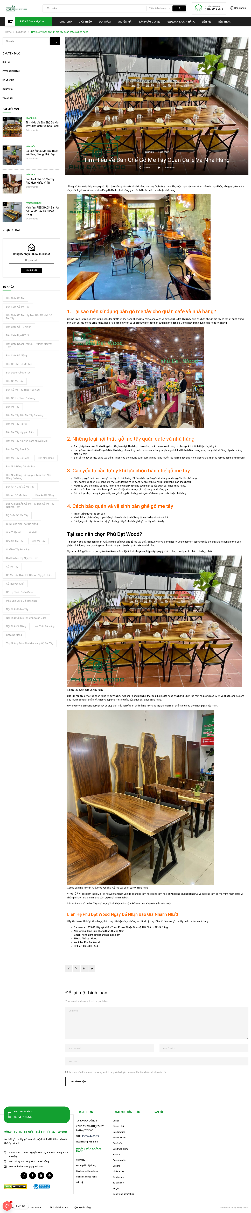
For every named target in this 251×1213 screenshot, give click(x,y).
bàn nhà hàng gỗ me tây (20, 466)
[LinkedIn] (84, 968)
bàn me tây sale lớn (18, 449)
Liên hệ (79, 1182)
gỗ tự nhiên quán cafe (19, 592)
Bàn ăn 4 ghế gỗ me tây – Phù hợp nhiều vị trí (41, 181)
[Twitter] (76, 968)
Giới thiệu (80, 1160)
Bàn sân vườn (119, 1160)
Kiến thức (21, 32)
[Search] (55, 41)
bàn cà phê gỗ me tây (19, 364)
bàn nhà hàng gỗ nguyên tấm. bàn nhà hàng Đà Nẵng (28, 477)
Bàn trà (116, 1154)
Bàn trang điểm (120, 1149)
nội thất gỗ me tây (17, 609)
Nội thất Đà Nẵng (16, 626)
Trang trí (8, 98)
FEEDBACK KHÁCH (11, 71)
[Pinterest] (91, 968)
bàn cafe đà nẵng (16, 355)
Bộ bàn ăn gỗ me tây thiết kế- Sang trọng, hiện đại (42, 152)
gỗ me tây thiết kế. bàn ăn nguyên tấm (29, 575)
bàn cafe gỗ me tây (17, 306)
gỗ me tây (12, 566)
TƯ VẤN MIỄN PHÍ (212, 6)
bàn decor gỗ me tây (18, 372)
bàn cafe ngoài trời (17, 335)
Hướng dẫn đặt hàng (86, 1165)
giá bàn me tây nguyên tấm (22, 558)
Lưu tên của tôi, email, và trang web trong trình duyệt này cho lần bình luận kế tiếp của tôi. (117, 1072)
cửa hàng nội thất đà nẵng (22, 523)
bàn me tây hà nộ (16, 423)
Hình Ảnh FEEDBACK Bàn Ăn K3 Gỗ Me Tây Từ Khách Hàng (42, 211)
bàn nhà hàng (46, 458)
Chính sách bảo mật (58, 1207)
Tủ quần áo (118, 1182)
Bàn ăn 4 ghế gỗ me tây (20, 486)
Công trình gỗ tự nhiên (123, 1194)
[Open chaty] (7, 1206)
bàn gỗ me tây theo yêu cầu (23, 389)
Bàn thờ (116, 1166)
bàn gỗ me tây (14, 381)
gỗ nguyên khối (15, 583)
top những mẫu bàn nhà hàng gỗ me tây (29, 643)
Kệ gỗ (115, 1188)
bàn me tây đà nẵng (17, 458)
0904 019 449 (214, 9)
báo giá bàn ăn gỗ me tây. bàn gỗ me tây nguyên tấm (30, 505)
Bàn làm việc (119, 1132)
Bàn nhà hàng (119, 1137)
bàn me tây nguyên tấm (20, 432)
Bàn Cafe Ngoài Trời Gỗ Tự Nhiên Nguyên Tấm (29, 345)
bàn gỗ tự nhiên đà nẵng (20, 398)
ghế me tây (38, 541)
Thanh (245, 1207)
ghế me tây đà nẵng (18, 549)
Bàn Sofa (117, 1143)
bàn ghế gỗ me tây (234, 186)
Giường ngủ (118, 1177)
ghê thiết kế (13, 532)
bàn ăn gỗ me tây (16, 495)
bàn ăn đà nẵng (45, 495)
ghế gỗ (33, 532)
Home (8, 32)
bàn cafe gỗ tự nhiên (18, 326)
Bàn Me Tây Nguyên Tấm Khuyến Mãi (26, 440)
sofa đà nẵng (14, 634)
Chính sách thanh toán (87, 1171)
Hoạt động (8, 80)
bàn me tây (12, 406)
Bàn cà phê (118, 1126)
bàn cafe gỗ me (15, 298)
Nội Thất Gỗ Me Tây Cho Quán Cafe (26, 617)
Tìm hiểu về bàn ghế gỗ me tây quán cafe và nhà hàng (42, 124)
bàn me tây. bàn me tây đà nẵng (24, 415)
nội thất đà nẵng (44, 626)
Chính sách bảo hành (86, 1176)
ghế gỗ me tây (14, 541)
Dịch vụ (6, 62)
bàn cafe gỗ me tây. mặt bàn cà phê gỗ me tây (29, 317)
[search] (179, 8)
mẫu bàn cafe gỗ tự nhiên (21, 600)
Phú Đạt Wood (76, 541)
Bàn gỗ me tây (75, 696)
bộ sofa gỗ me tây (17, 515)
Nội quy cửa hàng (82, 1207)
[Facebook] (68, 968)
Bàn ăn (116, 1120)
